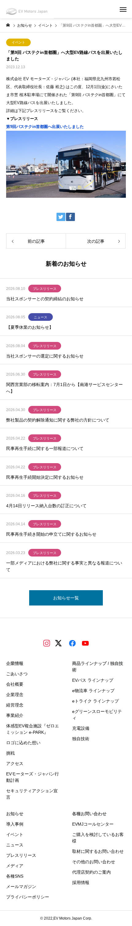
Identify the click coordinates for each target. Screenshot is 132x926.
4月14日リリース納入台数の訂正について (46, 505)
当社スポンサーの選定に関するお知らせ (44, 356)
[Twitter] (59, 646)
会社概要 (14, 684)
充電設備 (80, 728)
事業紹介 (14, 715)
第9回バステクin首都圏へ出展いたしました (45, 126)
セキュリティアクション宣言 (32, 794)
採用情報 (80, 882)
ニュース (40, 317)
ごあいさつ (17, 673)
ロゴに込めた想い (23, 742)
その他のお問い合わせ (93, 861)
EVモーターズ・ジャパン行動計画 (32, 777)
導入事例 (14, 824)
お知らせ (14, 813)
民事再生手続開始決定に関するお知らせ (44, 477)
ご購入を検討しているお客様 (98, 837)
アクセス (14, 763)
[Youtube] (85, 642)
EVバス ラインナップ (92, 680)
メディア (14, 865)
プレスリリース (44, 289)
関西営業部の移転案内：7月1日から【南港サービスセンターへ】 (64, 388)
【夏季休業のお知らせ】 (29, 327)
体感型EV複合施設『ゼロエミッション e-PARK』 (32, 729)
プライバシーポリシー (27, 896)
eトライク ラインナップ (95, 701)
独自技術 (80, 738)
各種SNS (14, 876)
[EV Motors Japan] (27, 9)
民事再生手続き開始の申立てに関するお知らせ (51, 534)
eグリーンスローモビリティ (97, 714)
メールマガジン (21, 886)
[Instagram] (46, 642)
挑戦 (10, 753)
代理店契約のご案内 (91, 872)
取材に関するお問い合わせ (98, 851)
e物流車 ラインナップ (93, 690)
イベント (18, 42)
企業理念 (14, 694)
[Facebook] (72, 642)
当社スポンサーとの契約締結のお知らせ (44, 298)
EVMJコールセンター (93, 824)
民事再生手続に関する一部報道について (44, 448)
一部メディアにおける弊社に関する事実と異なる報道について (64, 566)
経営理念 (14, 705)
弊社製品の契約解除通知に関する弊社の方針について (57, 420)
